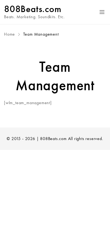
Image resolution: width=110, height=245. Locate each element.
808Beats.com (32, 9)
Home (10, 34)
